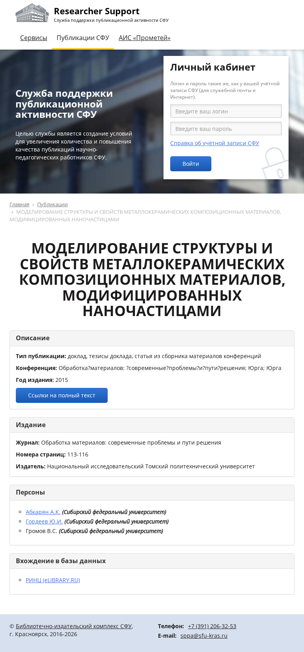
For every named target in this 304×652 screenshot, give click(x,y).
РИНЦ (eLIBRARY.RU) (53, 580)
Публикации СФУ (83, 38)
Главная (19, 204)
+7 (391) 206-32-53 (212, 626)
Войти (190, 163)
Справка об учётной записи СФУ (214, 143)
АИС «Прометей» (145, 38)
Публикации (52, 204)
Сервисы (33, 38)
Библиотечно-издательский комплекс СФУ (74, 626)
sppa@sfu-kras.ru (204, 635)
